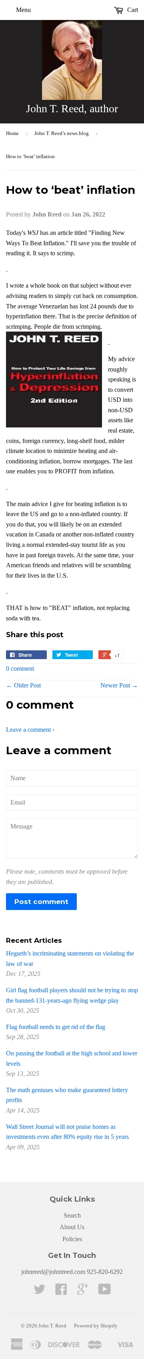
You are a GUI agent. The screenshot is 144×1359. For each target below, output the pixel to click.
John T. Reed (52, 1326)
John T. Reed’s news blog (61, 133)
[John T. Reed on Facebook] (61, 1291)
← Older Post (23, 685)
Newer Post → (119, 685)
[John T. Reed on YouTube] (104, 1291)
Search (72, 1215)
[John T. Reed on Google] (83, 1291)
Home (12, 133)
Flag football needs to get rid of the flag (55, 1026)
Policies (72, 1239)
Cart (132, 9)
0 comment (20, 668)
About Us (72, 1227)
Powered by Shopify (96, 1326)
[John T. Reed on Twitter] (40, 1291)
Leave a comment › (30, 729)
